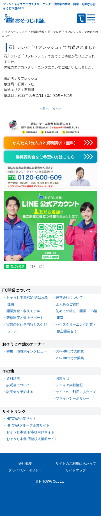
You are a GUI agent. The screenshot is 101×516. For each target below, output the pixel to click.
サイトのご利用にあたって (76, 391)
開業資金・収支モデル (23, 310)
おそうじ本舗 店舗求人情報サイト (32, 438)
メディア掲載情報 (69, 384)
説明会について (18, 384)
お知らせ (62, 378)
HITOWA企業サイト (21, 418)
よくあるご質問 (67, 303)
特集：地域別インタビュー (26, 351)
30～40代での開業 (70, 351)
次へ (55, 108)
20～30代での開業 (70, 357)
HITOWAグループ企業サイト (28, 425)
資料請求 (13, 378)
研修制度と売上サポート (24, 317)
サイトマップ (76, 469)
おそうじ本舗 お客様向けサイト (30, 431)
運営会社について (69, 297)
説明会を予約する (19, 391)
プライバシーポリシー (72, 398)
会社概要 (25, 463)
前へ (45, 108)
